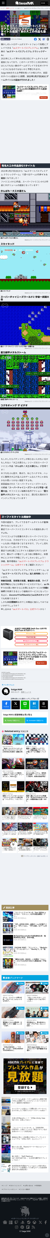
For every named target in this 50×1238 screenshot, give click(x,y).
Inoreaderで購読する (36, 720)
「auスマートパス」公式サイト (25, 608)
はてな (34, 704)
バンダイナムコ (8, 685)
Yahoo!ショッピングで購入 (32, 641)
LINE (25, 706)
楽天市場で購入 (32, 637)
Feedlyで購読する (13, 720)
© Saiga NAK (25, 1231)
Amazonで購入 (32, 633)
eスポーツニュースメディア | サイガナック (25, 1218)
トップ (5, 1185)
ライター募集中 (25, 1189)
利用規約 (39, 1185)
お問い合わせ (28, 1185)
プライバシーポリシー (10, 1189)
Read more (40, 663)
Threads (44, 706)
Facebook (6, 706)
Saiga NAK (25, 3)
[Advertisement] (25, 135)
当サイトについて (16, 1185)
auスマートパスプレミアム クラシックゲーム (39, 240)
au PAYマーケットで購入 (32, 644)
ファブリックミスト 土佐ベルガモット (36, 856)
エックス (15, 706)
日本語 (43, 3)
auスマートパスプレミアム (25, 47)
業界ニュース (5, 39)
